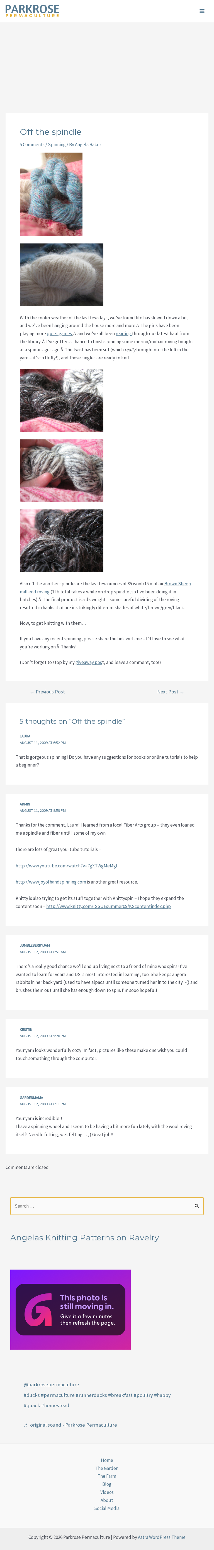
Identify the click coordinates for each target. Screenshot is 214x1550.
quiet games (59, 333)
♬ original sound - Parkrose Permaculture (70, 1425)
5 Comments (32, 144)
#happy (162, 1395)
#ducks (32, 1395)
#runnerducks (91, 1395)
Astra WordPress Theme (162, 1537)
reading (124, 333)
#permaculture (58, 1395)
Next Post (170, 691)
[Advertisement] (107, 64)
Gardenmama (31, 1097)
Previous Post (47, 691)
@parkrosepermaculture (51, 1384)
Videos (107, 1492)
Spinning (57, 144)
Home (107, 1460)
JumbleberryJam (35, 945)
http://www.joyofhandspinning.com (51, 882)
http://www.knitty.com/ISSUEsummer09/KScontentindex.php (108, 906)
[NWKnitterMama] (70, 1309)
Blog (106, 1484)
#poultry (143, 1395)
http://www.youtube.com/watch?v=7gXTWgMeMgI (66, 866)
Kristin (26, 1029)
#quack (32, 1405)
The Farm (107, 1476)
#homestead (55, 1405)
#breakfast (120, 1395)
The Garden (106, 1468)
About (107, 1500)
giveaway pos (89, 662)
